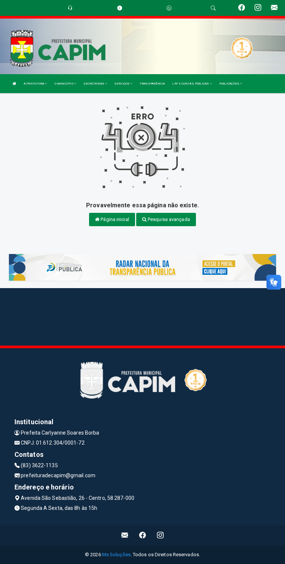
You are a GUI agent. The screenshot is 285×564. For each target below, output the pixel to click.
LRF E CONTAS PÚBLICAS (191, 83)
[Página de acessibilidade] (169, 8)
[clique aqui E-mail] (124, 535)
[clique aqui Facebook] (142, 535)
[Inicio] (14, 83)
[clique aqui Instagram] (160, 535)
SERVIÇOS (122, 83)
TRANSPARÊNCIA (152, 83)
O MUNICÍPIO (64, 83)
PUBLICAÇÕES (229, 83)
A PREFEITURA (34, 83)
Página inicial (114, 219)
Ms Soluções (116, 554)
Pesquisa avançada (168, 219)
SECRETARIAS (94, 83)
